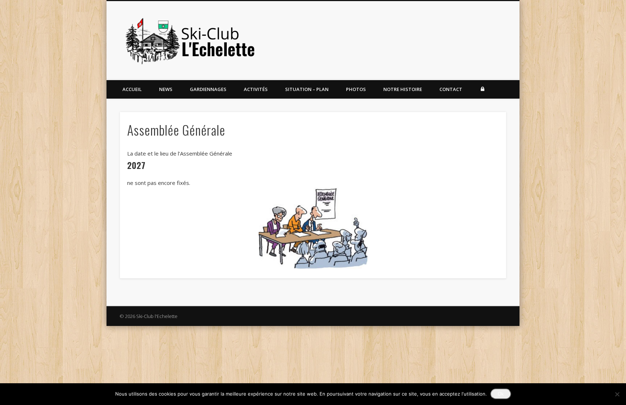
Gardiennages (208, 89)
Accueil (132, 89)
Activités (256, 89)
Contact (450, 89)
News (165, 89)
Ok (501, 394)
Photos (356, 89)
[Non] (617, 394)
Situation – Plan (307, 89)
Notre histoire (402, 89)
